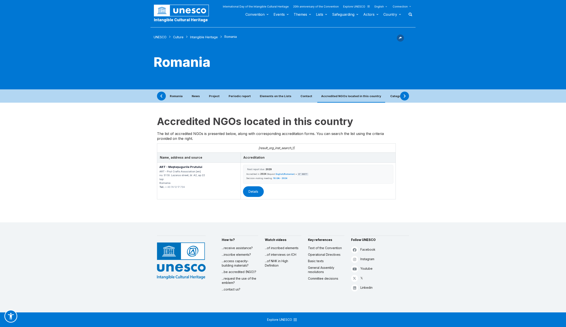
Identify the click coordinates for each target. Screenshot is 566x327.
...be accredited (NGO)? (239, 272)
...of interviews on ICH (280, 254)
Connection (400, 6)
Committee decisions (323, 278)
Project (214, 96)
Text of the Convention (325, 248)
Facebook (367, 249)
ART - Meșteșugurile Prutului (180, 167)
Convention (255, 14)
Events (279, 14)
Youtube (366, 268)
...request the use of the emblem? (239, 281)
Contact (306, 96)
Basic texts (316, 261)
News (196, 96)
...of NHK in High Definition (276, 263)
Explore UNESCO (354, 6)
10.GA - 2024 (280, 178)
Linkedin (366, 287)
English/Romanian (285, 174)
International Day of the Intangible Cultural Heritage (256, 6)
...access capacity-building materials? (235, 263)
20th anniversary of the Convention (316, 6)
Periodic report (240, 96)
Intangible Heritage (204, 37)
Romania (176, 96)
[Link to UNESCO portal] (184, 10)
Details (253, 191)
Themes (300, 14)
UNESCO (160, 37)
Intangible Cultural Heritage (181, 20)
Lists (319, 14)
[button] (400, 40)
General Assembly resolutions (321, 270)
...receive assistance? (237, 248)
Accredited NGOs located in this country (351, 96)
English (379, 6)
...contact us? (231, 289)
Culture (178, 37)
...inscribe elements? (236, 254)
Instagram (367, 259)
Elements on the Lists (275, 96)
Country (390, 14)
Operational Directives (324, 254)
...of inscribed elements (281, 248)
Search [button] (409, 14)
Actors (369, 14)
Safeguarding (343, 14)
